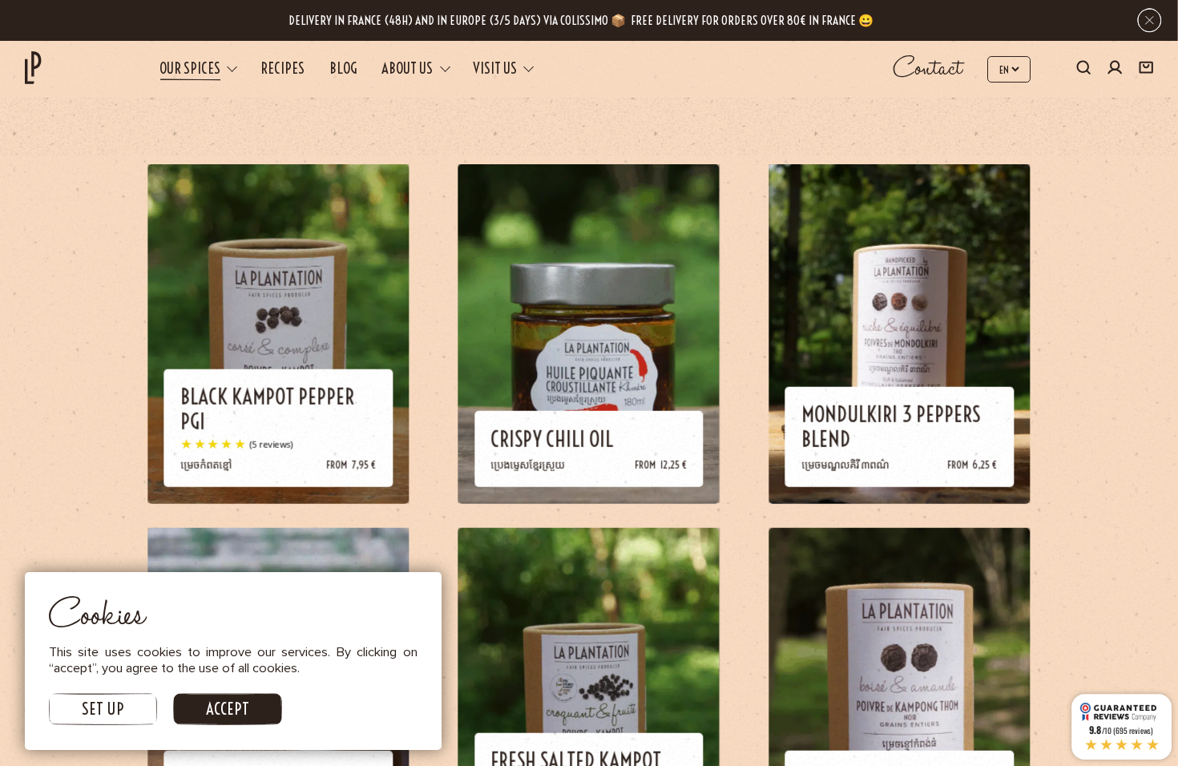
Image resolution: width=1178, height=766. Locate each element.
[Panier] (1146, 70)
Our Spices (189, 68)
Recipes (282, 68)
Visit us (495, 68)
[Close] (1149, 20)
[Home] (33, 67)
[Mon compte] (1114, 69)
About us (407, 68)
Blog (343, 68)
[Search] (1083, 69)
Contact (928, 69)
